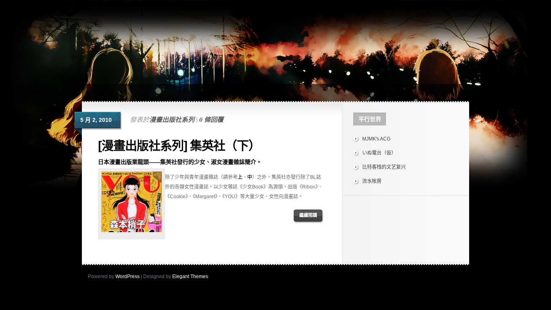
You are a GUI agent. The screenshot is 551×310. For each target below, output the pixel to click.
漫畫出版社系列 (171, 119)
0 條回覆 (211, 119)
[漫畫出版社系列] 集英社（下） (179, 145)
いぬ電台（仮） (379, 153)
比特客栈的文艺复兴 (384, 167)
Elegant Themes (190, 276)
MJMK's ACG (376, 139)
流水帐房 (372, 181)
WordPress (127, 276)
